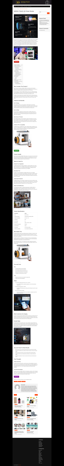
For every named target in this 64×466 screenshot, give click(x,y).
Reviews (40, 460)
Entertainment (40, 455)
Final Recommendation (18, 83)
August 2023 (40, 446)
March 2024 (40, 442)
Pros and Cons (16, 76)
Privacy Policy (25, 6)
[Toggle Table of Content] (21, 65)
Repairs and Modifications (18, 74)
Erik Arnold (16, 407)
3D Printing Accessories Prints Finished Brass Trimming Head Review (19, 432)
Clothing (40, 451)
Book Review (40, 450)
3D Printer (16, 381)
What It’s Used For (17, 71)
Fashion (40, 456)
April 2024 (40, 441)
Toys (39, 462)
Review (20, 381)
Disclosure (22, 6)
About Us (15, 6)
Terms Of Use (29, 6)
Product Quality (16, 70)
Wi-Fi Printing (17, 67)
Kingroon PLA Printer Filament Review (44, 23)
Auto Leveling (17, 68)
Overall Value (16, 80)
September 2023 (41, 445)
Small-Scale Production (18, 73)
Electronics (40, 454)
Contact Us (18, 6)
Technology (24, 381)
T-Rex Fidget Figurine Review (42, 24)
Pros (16, 77)
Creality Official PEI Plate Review (43, 22)
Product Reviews (41, 459)
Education (40, 453)
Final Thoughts (16, 82)
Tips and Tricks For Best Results (18, 81)
